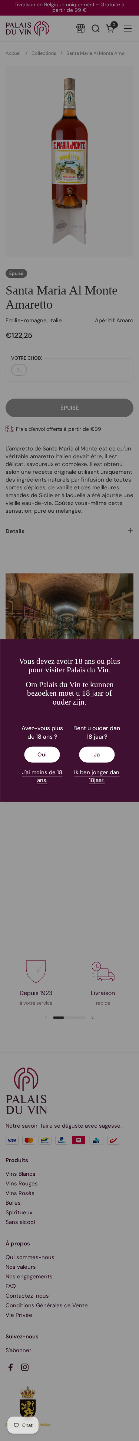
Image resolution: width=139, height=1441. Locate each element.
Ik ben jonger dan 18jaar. (96, 775)
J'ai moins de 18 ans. (42, 775)
